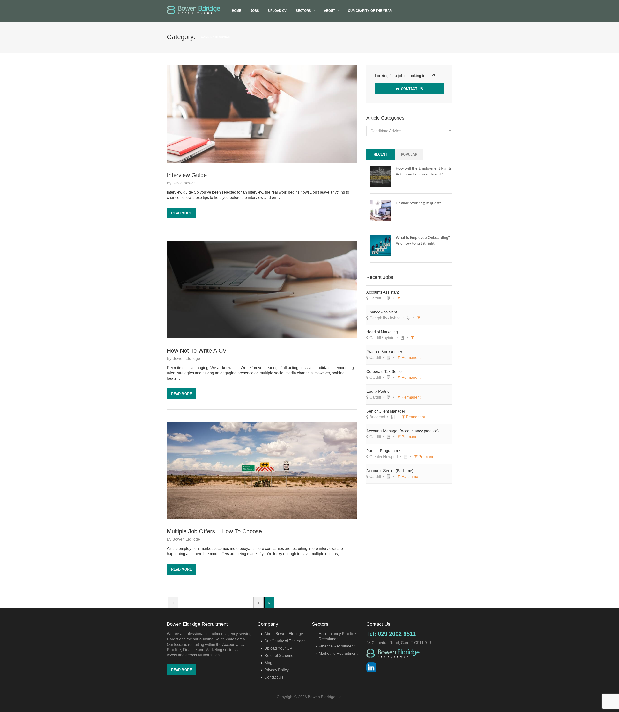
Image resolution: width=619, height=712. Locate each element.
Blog (268, 663)
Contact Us (411, 88)
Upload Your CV (278, 648)
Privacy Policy (276, 670)
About (329, 11)
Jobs (255, 11)
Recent (380, 154)
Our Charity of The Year (370, 11)
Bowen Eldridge (186, 358)
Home (236, 11)
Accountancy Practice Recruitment (337, 636)
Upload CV (277, 11)
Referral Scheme (278, 656)
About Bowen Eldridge (283, 634)
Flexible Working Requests (418, 203)
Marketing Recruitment (338, 653)
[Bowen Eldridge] (193, 10)
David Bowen (184, 183)
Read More (181, 213)
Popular (409, 154)
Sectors (303, 11)
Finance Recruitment (336, 646)
